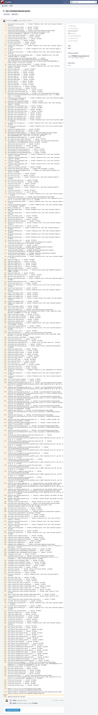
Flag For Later (74, 38)
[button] (65, 2)
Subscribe (73, 33)
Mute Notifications (75, 36)
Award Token (74, 41)
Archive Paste (74, 28)
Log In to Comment (13, 710)
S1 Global (35, 703)
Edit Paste (73, 26)
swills (15, 20)
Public (16, 14)
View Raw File (74, 31)
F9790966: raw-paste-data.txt (80, 56)
